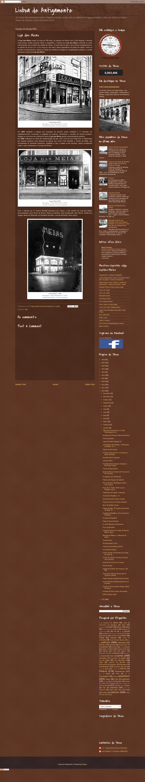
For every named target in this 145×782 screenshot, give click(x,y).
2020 (103, 378)
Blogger (84, 764)
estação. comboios (107, 649)
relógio (127, 681)
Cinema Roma (107, 540)
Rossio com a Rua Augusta (38, 47)
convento (102, 640)
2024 (103, 366)
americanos (102, 625)
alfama (115, 623)
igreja (120, 655)
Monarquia (123, 664)
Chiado (101, 638)
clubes (125, 638)
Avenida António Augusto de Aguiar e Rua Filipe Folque (115, 464)
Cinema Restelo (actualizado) (118, 147)
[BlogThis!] (70, 306)
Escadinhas (103, 647)
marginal (111, 662)
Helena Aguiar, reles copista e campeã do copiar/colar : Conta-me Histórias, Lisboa (112, 283)
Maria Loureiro (103, 326)
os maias (114, 668)
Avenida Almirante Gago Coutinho (114, 499)
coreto (112, 640)
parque (108, 673)
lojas (26, 309)
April (105, 418)
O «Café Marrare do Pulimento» (113, 524)
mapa (101, 662)
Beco (116, 629)
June (105, 412)
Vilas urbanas (105, 694)
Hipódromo (127, 653)
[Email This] (68, 306)
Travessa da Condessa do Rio (113, 546)
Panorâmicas (120, 671)
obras (107, 669)
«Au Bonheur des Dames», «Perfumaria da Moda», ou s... (116, 445)
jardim (123, 658)
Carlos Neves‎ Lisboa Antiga (108, 304)
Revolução (112, 683)
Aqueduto (114, 625)
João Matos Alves (105, 298)
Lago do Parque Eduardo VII (112, 441)
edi (129, 640)
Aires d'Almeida (104, 315)
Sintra (116, 685)
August (105, 406)
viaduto (104, 692)
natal (125, 666)
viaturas (114, 692)
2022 (103, 372)
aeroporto (106, 622)
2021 (103, 375)
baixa (128, 627)
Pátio (117, 673)
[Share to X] (73, 306)
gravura (117, 653)
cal (120, 631)
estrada (127, 649)
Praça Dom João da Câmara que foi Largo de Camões (114, 574)
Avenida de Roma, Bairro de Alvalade (115, 591)
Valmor (111, 690)
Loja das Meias (108, 460)
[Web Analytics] (4, 770)
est (121, 647)
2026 (103, 359)
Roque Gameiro (123, 683)
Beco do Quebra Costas (110, 505)
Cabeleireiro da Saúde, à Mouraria (114, 492)
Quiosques (118, 681)
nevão (100, 668)
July (104, 409)
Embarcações (123, 645)
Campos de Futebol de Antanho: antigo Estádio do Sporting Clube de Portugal (118, 163)
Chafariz (123, 635)
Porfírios (111, 178)
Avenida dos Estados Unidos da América (116, 435)
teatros (127, 685)
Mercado (122, 662)
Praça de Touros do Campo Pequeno (115, 502)
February (106, 425)
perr (126, 673)
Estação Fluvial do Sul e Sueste (113, 562)
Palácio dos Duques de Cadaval (113, 480)
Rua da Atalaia (107, 565)
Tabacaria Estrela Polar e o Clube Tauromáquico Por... (114, 431)
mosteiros (117, 666)
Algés (125, 622)
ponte (114, 676)
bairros (119, 627)
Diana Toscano (107, 247)
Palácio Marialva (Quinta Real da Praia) (116, 578)
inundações (114, 658)
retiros (103, 683)
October (106, 400)
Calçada (127, 631)
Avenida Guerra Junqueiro (111, 457)
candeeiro (106, 633)
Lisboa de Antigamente (43, 10)
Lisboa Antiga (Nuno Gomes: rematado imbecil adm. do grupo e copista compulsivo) (114, 278)
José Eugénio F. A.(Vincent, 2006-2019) (114, 751)
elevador (112, 645)
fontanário (102, 653)
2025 (103, 363)
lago (100, 660)
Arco (123, 625)
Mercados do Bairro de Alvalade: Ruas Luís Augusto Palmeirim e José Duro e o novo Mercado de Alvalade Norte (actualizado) (118, 224)
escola (114, 647)
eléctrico (102, 645)
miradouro (113, 664)
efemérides (122, 642)
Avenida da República (110, 518)
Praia (116, 679)
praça (108, 679)
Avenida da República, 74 (111, 496)
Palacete (123, 669)
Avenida (109, 627)
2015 (103, 599)
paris (100, 673)
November (106, 396)
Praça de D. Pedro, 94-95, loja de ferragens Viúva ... (114, 488)
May (104, 415)
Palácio (103, 671)
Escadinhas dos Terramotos (112, 477)
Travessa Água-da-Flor (110, 469)
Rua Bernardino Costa (110, 543)
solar (122, 685)
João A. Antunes (104, 320)
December (106, 393)
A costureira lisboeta (109, 550)
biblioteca (125, 629)
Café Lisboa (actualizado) (109, 87)
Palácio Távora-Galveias (111, 521)
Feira (114, 651)
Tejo (104, 687)
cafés (108, 631)
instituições (103, 658)
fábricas (105, 651)
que (105, 681)
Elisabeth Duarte (104, 296)
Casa (120, 633)
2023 (103, 369)
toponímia (114, 687)
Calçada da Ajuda (114, 193)
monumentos (104, 666)
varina (120, 690)
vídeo (128, 692)
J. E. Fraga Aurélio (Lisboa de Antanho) (114, 748)
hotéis (112, 656)
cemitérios (114, 635)
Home (55, 384)
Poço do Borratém (109, 527)
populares (124, 676)
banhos (105, 629)
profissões (126, 679)
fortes (109, 653)
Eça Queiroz (120, 640)
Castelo (104, 635)
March (105, 421)
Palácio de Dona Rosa (110, 449)
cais (115, 631)
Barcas (110, 629)
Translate (115, 709)
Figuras (123, 651)
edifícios (105, 642)
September (107, 403)
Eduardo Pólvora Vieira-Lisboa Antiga (111, 287)
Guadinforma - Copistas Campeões (110, 275)
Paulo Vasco (103, 317)
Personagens (104, 676)
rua (108, 685)
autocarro (101, 627)
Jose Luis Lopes (104, 290)
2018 (103, 384)
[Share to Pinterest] (77, 306)
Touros (125, 687)
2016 (103, 391)
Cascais (127, 633)
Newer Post (20, 384)
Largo (107, 660)
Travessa (102, 690)
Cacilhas (101, 631)
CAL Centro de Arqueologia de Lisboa (111, 323)
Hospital (103, 656)
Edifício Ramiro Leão (109, 594)
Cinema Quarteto (108, 438)
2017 (103, 388)
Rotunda (101, 685)
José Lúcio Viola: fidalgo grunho (109, 307)
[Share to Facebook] (75, 306)
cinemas (113, 638)
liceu (115, 660)
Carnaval (113, 633)
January (106, 428)
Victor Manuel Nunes (106, 301)
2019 (103, 381)
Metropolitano (103, 664)
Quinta (110, 681)
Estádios (119, 649)
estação (127, 647)
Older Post (90, 384)
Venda (128, 690)
